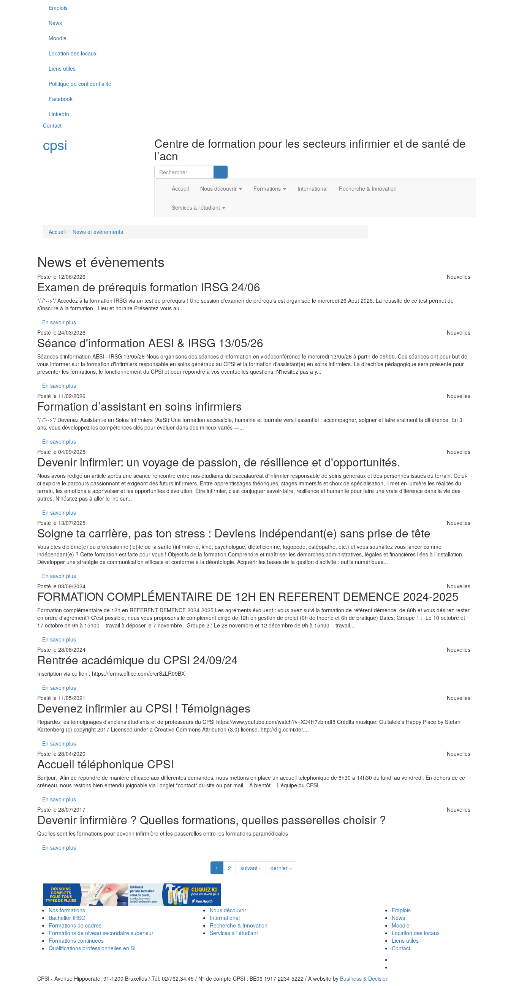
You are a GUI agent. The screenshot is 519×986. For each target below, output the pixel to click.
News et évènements (98, 231)
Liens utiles (62, 68)
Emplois (58, 7)
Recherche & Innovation (368, 188)
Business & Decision (364, 978)
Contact (52, 125)
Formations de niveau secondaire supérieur (101, 933)
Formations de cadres (75, 925)
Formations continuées (76, 940)
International (312, 188)
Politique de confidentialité (80, 83)
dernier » (281, 868)
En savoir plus (59, 322)
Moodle (57, 38)
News (55, 23)
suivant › (251, 868)
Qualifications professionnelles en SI (92, 948)
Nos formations (67, 910)
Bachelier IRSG (67, 917)
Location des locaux (73, 53)
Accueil (180, 188)
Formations (267, 188)
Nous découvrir (219, 188)
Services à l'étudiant (197, 207)
